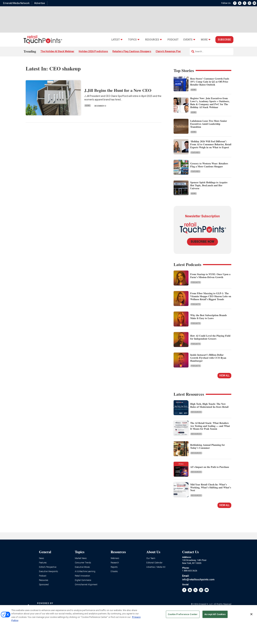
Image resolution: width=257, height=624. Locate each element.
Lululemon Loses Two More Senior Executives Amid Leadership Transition (208, 124)
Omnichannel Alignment (86, 585)
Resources (152, 39)
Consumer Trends (83, 563)
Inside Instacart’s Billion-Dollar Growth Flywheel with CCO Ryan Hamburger (208, 358)
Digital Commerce (83, 580)
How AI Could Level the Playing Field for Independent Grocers (210, 337)
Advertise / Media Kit (155, 567)
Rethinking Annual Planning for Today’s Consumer (207, 446)
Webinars (115, 558)
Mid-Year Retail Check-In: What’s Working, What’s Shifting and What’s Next (210, 487)
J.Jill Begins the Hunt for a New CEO (117, 90)
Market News (81, 558)
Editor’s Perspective (47, 567)
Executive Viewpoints (48, 571)
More (204, 39)
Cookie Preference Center (183, 614)
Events (187, 39)
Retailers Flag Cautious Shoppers (131, 51)
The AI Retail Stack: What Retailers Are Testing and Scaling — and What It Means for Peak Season (210, 426)
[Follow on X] (244, 3)
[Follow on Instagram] (249, 3)
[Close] (251, 614)
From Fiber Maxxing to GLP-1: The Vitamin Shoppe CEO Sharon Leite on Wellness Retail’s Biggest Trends (210, 296)
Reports (114, 567)
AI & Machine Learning (85, 571)
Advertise (39, 3)
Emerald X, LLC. (206, 604)
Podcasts (195, 282)
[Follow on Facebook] (235, 3)
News (87, 106)
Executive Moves (82, 567)
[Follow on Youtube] (254, 3)
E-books (114, 571)
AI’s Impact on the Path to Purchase (209, 467)
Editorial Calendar (154, 563)
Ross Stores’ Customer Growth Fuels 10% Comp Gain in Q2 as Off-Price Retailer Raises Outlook (209, 81)
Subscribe (224, 39)
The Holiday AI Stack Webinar (57, 51)
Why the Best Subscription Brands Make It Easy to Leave (208, 316)
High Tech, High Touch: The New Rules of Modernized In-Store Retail (209, 405)
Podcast (173, 39)
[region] (128, 614)
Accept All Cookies (215, 614)
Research (115, 563)
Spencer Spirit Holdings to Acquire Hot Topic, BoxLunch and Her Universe (208, 185)
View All (224, 375)
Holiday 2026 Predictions (93, 51)
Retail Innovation (82, 576)
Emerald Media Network (16, 3)
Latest (115, 39)
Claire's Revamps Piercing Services (176, 51)
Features (195, 153)
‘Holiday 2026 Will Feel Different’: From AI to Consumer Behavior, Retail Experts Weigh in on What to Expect (210, 144)
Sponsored (44, 585)
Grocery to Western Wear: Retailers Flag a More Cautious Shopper (209, 165)
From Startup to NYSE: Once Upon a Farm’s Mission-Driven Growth (210, 275)
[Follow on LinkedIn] (239, 3)
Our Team (150, 558)
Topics (132, 39)
